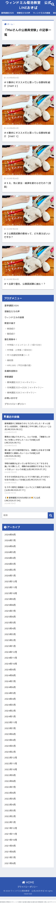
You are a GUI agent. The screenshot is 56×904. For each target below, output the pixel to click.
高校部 (10, 360)
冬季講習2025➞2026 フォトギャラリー (25, 387)
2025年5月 (10, 622)
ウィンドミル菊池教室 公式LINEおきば (28, 5)
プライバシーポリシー (15, 403)
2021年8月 (10, 851)
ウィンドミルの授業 (41, 13)
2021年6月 (10, 863)
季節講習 (8, 376)
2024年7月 (10, 681)
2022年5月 (10, 798)
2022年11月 (10, 763)
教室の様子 (9, 323)
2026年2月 (10, 569)
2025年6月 (10, 616)
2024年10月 (10, 663)
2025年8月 (10, 604)
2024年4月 (10, 698)
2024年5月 (10, 693)
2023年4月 (10, 739)
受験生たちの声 (23, 13)
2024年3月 (10, 704)
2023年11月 (10, 722)
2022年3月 (10, 810)
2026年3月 (10, 563)
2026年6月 (10, 546)
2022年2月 (10, 816)
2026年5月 (10, 552)
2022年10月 (10, 769)
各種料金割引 (11, 370)
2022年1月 (10, 822)
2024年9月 (10, 669)
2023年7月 (10, 728)
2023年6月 (10, 734)
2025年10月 (10, 593)
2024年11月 (10, 657)
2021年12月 (10, 828)
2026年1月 (10, 575)
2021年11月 (10, 833)
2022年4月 (10, 804)
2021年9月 (10, 845)
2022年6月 (10, 792)
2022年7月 (10, 787)
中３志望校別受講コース (18, 355)
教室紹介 (11, 328)
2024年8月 (10, 675)
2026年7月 (10, 540)
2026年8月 (10, 534)
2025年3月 (10, 634)
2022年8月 (10, 781)
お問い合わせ (11, 398)
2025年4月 (10, 628)
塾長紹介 (11, 333)
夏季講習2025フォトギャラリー (21, 382)
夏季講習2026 (7, 13)
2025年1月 (10, 646)
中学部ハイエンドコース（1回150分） (25, 344)
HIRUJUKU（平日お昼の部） (19, 365)
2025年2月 (10, 640)
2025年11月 (10, 587)
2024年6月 (10, 687)
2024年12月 (10, 651)
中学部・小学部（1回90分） (20, 350)
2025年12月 (10, 581)
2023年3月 (10, 745)
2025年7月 (10, 610)
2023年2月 (10, 751)
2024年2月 (10, 710)
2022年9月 (10, 775)
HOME (29, 882)
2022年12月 (10, 757)
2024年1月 (10, 716)
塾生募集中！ (11, 339)
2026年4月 (10, 557)
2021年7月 (10, 857)
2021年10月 (10, 839)
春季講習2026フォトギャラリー (21, 392)
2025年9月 (10, 599)
